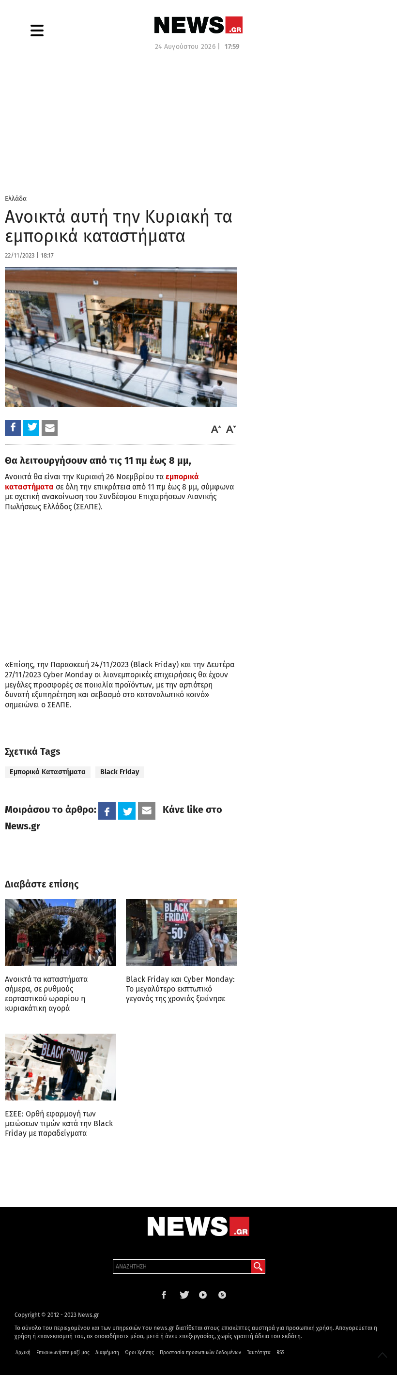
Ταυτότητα (259, 1353)
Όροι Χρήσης (139, 1353)
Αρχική (23, 1353)
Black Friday (119, 772)
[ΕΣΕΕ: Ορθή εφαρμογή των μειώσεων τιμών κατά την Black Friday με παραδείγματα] (60, 1067)
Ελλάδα (16, 199)
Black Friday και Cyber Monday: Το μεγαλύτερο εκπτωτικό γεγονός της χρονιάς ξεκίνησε (180, 989)
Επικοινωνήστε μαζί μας (63, 1353)
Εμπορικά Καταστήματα (48, 772)
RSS (280, 1353)
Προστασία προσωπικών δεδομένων (200, 1353)
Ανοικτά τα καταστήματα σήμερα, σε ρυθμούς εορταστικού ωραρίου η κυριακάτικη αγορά (46, 994)
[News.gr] (198, 24)
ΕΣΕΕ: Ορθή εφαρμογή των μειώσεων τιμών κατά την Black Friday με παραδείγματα (59, 1123)
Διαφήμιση (107, 1353)
